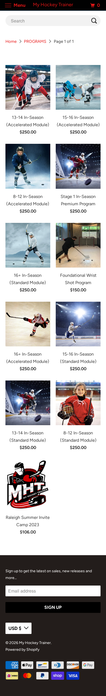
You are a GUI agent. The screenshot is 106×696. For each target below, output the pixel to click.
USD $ (14, 628)
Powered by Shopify (22, 649)
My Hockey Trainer (35, 642)
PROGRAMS (35, 41)
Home (11, 41)
